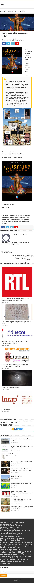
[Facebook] (15, 429)
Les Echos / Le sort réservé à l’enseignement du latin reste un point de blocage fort (21, 492)
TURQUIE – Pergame (16, 476)
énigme (3, 561)
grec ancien (10, 532)
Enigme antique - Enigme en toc (10, 529)
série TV (2, 558)
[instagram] (21, 429)
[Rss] (12, 429)
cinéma (15, 524)
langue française (6, 538)
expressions (3, 532)
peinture (14, 544)
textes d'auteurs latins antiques (15, 558)
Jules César (18, 536)
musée (2, 544)
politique (20, 544)
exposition (27, 530)
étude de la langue (18, 561)
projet (2, 546)
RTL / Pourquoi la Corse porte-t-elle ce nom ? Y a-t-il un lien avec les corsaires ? (17, 299)
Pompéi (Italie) (28, 544)
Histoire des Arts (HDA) (11, 534)
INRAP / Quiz (6, 409)
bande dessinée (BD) (6, 524)
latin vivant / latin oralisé (10, 540)
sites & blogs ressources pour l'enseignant (15, 556)
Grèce (16, 532)
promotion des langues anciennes (14, 546)
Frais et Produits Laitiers (12, 453)
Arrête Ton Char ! (7, 39)
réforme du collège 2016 (15, 552)
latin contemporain (19, 538)
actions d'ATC (6, 522)
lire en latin (20, 542)
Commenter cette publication (11, 40)
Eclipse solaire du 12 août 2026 (11, 388)
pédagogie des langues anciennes (10, 547)
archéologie (18, 522)
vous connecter (28, 421)
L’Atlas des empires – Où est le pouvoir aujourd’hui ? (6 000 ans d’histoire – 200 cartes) (21, 257)
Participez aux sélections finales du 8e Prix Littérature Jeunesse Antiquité (15, 365)
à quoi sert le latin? (22, 559)
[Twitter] (18, 429)
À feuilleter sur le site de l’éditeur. (12, 157)
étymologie (5, 563)
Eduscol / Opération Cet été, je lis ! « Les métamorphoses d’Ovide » (14, 342)
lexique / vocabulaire (6, 542)
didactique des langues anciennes (11, 525)
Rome (19, 549)
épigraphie (10, 561)
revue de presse (8, 549)
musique (29, 542)
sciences (20, 554)
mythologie (8, 544)
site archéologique (28, 554)
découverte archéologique (9, 527)
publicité (28, 546)
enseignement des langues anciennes (11, 530)
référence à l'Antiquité (8, 555)
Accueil (3, 11)
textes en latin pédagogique (7, 559)
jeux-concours (7, 536)
